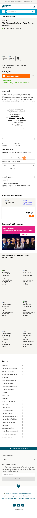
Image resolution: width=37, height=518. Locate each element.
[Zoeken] (33, 11)
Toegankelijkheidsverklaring (9, 498)
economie (5, 377)
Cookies (17, 496)
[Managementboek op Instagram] (22, 505)
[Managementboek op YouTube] (18, 505)
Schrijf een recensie (10, 165)
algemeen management (9, 368)
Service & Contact (24, 498)
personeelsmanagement (9, 416)
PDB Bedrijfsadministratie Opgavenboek (8, 312)
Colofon (6, 496)
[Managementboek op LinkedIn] (14, 505)
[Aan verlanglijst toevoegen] (33, 76)
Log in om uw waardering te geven (11, 161)
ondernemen (6, 407)
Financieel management (9, 16)
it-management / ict (8, 389)
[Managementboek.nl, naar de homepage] (7, 7)
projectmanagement (8, 422)
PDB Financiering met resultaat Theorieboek (7, 281)
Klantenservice (7, 456)
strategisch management (10, 431)
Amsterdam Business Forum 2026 (18, 231)
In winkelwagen (12, 76)
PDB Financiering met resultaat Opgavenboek (28, 281)
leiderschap (5, 395)
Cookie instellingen (26, 496)
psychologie (5, 425)
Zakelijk (4, 459)
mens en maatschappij (9, 401)
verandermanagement (9, 434)
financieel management (9, 380)
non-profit (5, 404)
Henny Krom (5, 20)
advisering (5, 365)
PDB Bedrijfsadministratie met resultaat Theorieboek (29, 312)
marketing (5, 398)
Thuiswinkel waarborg (11, 493)
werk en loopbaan (7, 437)
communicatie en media (9, 374)
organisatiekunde (7, 410)
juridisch (4, 392)
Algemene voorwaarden (25, 493)
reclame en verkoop (8, 428)
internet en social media (9, 386)
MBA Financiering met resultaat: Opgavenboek (28, 343)
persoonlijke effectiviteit (9, 419)
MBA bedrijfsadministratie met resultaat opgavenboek (8, 343)
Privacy (12, 496)
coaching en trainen (8, 371)
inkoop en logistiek (8, 383)
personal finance (7, 413)
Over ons (32, 498)
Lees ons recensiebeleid (8, 169)
